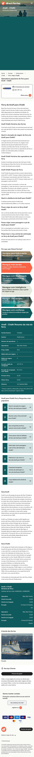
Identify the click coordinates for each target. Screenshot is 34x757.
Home (3, 73)
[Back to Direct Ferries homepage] (10, 3)
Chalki (3, 75)
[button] (18, 407)
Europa (10, 73)
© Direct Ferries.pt (5, 741)
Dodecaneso (19, 73)
